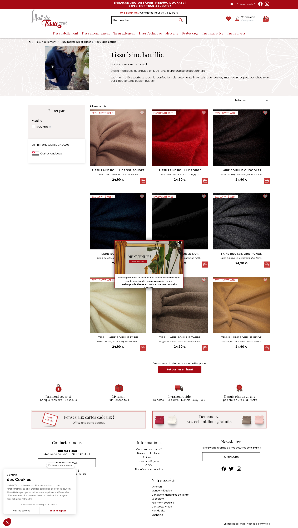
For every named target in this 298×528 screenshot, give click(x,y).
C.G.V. (148, 465)
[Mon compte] (237, 19)
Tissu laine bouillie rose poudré (118, 170)
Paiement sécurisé (163, 502)
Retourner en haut (179, 369)
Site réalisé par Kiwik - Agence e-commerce (247, 523)
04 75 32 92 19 (169, 12)
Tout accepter (58, 510)
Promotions (35, 486)
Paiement (149, 457)
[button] (7, 522)
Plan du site (158, 510)
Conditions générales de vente (170, 494)
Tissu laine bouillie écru (118, 337)
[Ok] (180, 20)
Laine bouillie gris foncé (241, 254)
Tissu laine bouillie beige (241, 337)
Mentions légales (148, 461)
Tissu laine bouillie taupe (180, 337)
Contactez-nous (162, 506)
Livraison (157, 486)
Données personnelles (149, 469)
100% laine (44, 126)
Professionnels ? (246, 4)
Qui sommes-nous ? (149, 449)
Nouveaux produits (39, 490)
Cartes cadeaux (51, 153)
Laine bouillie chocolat (241, 170)
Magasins (157, 514)
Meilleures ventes (38, 494)
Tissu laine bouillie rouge (180, 170)
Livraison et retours (149, 453)
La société (158, 498)
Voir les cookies (21, 510)
